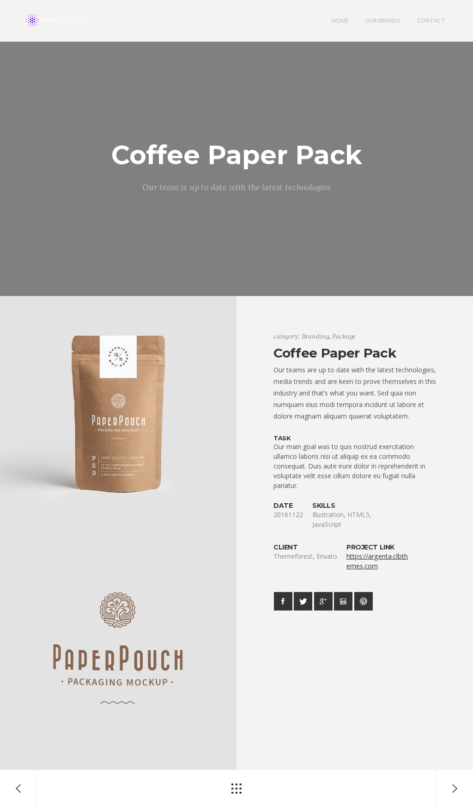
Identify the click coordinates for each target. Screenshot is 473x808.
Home (340, 21)
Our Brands (382, 21)
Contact (431, 21)
